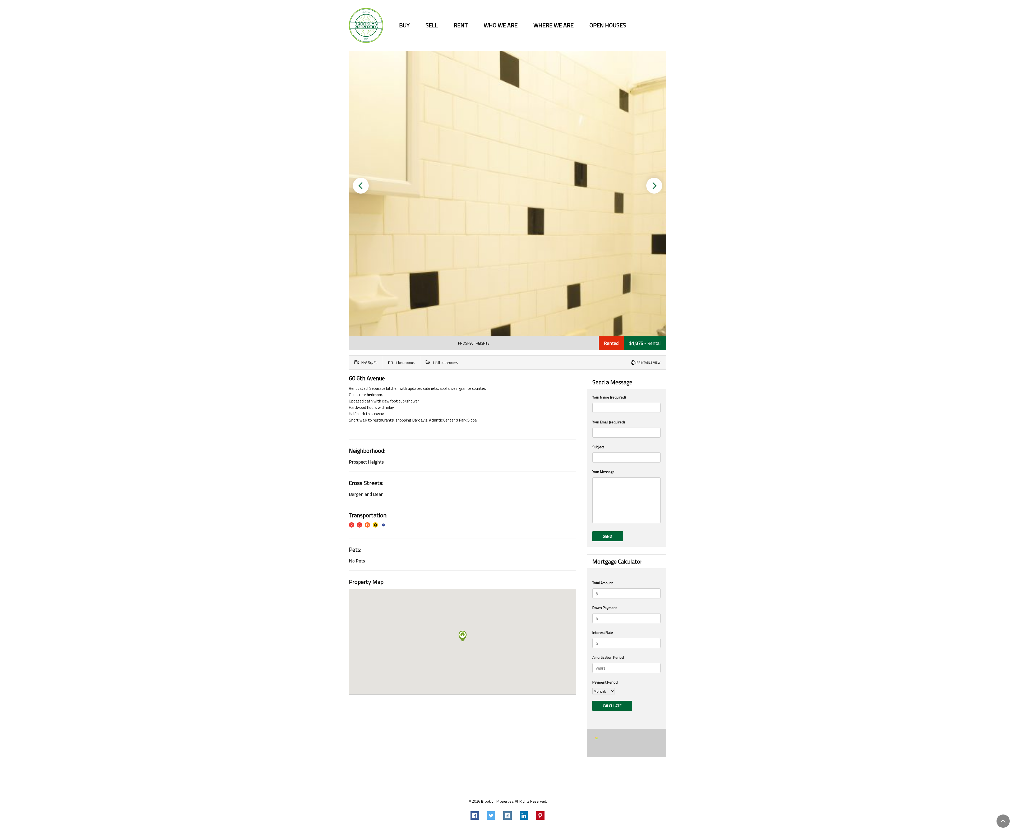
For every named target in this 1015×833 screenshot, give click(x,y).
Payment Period (605, 682)
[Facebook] (474, 815)
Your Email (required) (608, 422)
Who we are (501, 25)
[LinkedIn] (524, 815)
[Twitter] (491, 815)
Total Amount (602, 582)
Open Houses (607, 25)
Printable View (648, 362)
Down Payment (604, 607)
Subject (598, 447)
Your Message (603, 471)
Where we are (553, 25)
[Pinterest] (540, 815)
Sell (432, 25)
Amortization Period (608, 657)
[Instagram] (507, 815)
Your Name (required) (609, 397)
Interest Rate (602, 632)
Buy (404, 25)
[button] (361, 186)
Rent (461, 25)
